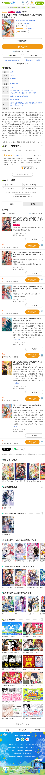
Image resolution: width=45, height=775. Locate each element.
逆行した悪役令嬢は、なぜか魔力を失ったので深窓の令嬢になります (26, 104)
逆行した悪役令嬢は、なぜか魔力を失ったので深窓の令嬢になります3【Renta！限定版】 (28, 288)
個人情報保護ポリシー (31, 750)
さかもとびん (24, 20)
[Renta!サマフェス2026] (12, 3)
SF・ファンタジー (23, 90)
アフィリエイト (12, 750)
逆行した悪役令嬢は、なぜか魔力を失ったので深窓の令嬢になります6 (27, 406)
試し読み (34, 239)
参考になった (28, 168)
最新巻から (12, 213)
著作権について (27, 753)
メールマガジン (33, 747)
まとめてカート (36, 213)
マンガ (12, 87)
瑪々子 (4, 614)
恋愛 (31, 90)
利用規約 (20, 750)
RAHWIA (32, 20)
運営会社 (33, 756)
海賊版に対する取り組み (23, 756)
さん (18, 155)
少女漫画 (26, 23)
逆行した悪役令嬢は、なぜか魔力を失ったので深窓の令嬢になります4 (27, 319)
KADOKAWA (14, 84)
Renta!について (13, 744)
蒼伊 (17, 20)
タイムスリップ (15, 93)
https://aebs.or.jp (15, 772)
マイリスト (34, 56)
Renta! (4, 454)
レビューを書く (23, 31)
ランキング (22, 730)
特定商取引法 (17, 753)
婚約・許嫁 (32, 93)
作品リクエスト (12, 747)
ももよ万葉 (30, 614)
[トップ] (6, 3)
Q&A (26, 744)
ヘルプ (21, 744)
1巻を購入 (22, 47)
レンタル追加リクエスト (12, 60)
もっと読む (16, 339)
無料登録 (40, 3)
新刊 (7, 730)
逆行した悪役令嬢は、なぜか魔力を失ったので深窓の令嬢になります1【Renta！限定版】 (28, 220)
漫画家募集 (12, 756)
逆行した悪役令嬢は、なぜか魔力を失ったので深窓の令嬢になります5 (27, 363)
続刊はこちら (21, 63)
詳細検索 (37, 730)
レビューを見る (21, 175)
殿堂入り (13, 96)
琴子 (16, 614)
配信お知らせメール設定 (33, 60)
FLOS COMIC (15, 99)
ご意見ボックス (22, 747)
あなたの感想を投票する (22, 196)
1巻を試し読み (22, 41)
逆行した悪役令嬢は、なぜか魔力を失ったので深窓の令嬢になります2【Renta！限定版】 (28, 254)
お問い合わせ (32, 744)
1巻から (4, 213)
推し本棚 (13, 56)
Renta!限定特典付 (23, 96)
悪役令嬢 (24, 93)
